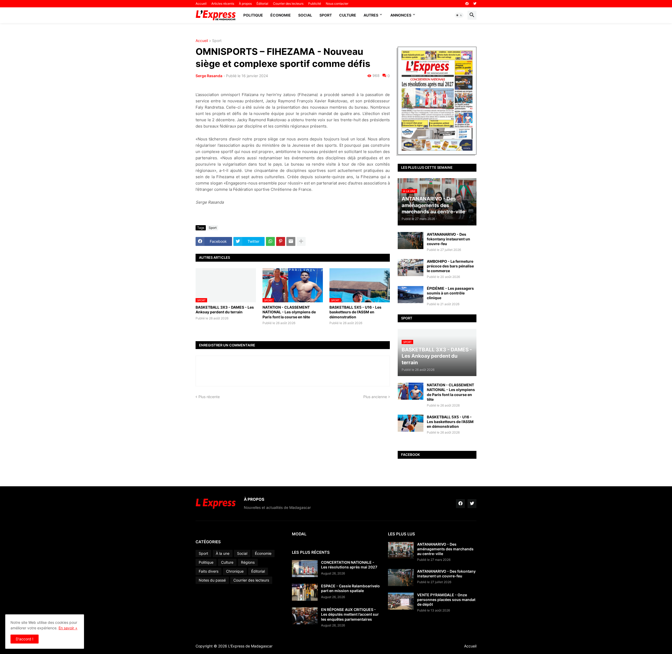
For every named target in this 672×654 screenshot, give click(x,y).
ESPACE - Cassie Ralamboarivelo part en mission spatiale (350, 588)
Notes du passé (212, 580)
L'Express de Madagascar (250, 646)
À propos (245, 4)
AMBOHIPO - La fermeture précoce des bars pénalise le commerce (450, 266)
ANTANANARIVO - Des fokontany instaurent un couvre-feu (448, 239)
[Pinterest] (280, 241)
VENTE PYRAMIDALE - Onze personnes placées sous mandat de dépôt (446, 599)
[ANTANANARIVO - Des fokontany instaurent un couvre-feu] (410, 240)
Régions (248, 562)
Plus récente (209, 396)
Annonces (400, 15)
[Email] (290, 241)
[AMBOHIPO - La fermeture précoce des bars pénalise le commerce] (410, 267)
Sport (325, 15)
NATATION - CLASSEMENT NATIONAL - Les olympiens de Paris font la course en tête (289, 312)
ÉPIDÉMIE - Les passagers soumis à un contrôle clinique (450, 293)
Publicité (314, 4)
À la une (222, 553)
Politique (253, 15)
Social (305, 15)
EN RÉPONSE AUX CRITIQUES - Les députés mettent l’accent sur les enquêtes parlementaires (350, 614)
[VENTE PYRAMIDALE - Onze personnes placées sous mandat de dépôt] (401, 601)
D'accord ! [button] (24, 639)
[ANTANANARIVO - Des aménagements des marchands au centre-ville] (401, 550)
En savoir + (68, 628)
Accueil (201, 4)
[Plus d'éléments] (301, 241)
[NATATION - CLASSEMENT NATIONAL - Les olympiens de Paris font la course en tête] (410, 391)
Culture (347, 15)
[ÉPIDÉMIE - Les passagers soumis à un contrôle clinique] (410, 294)
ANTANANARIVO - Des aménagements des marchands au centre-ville (445, 549)
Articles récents (222, 4)
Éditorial (262, 4)
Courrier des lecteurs (288, 4)
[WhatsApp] (270, 241)
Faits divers (208, 571)
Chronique (235, 571)
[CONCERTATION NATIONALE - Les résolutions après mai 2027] (305, 568)
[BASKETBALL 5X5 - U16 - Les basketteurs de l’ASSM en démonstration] (410, 423)
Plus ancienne (375, 396)
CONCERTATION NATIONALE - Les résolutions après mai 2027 (349, 564)
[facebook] (467, 3)
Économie (280, 15)
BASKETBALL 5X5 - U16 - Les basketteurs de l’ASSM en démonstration (355, 312)
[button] (459, 15)
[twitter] (474, 3)
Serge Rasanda (209, 75)
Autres (371, 15)
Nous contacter (337, 4)
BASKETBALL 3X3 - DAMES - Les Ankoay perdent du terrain (225, 309)
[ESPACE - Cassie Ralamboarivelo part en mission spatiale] (305, 592)
